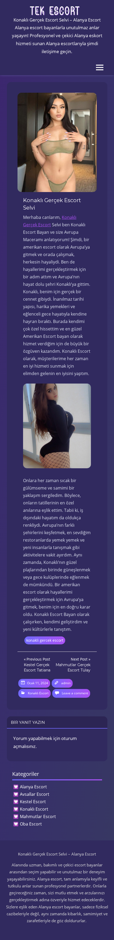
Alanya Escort (33, 787)
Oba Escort (31, 824)
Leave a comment (75, 693)
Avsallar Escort (34, 794)
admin (66, 683)
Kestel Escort (33, 802)
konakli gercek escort (44, 640)
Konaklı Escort (38, 693)
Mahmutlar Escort (38, 816)
